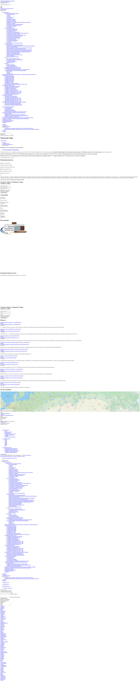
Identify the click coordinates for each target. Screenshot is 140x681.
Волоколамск (2, 611)
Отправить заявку (4, 317)
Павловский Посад (4, 652)
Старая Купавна (3, 666)
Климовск (2, 629)
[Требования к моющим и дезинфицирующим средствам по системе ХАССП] (15, 342)
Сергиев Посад (3, 662)
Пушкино (2, 656)
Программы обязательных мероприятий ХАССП (9, 337)
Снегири (2, 664)
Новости (2, 323)
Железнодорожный (4, 622)
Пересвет (2, 653)
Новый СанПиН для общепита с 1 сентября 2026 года (10, 324)
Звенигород (2, 625)
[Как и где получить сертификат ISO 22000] (8, 355)
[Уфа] (5, 604)
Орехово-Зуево (3, 651)
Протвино (2, 655)
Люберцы (2, 644)
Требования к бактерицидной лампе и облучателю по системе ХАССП (13, 351)
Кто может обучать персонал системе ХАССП (9, 364)
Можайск (2, 645)
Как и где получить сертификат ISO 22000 (8, 357)
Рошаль (1, 660)
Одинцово (2, 649)
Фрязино (2, 669)
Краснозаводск (3, 635)
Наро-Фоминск (3, 647)
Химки (1, 670)
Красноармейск (3, 633)
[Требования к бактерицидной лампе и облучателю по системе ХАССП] (14, 349)
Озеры (1, 650)
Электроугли (2, 678)
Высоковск (2, 613)
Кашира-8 (2, 628)
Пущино (2, 657)
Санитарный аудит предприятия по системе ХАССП (10, 331)
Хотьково (2, 671)
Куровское (2, 638)
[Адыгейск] (5, 602)
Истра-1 (1, 627)
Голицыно (2, 614)
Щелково (2, 675)
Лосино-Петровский (4, 641)
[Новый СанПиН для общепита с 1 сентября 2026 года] (10, 322)
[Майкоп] (5, 603)
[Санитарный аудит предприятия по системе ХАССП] (10, 329)
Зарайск (1, 624)
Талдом (1, 668)
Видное (1, 610)
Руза (1, 661)
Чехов (1, 673)
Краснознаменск (3, 636)
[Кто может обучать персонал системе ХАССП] (9, 362)
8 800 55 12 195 (3, 422)
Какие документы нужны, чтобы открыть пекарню (9, 384)
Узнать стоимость (4, 192)
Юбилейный (2, 679)
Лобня (1, 640)
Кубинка (2, 637)
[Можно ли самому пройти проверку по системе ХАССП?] (11, 369)
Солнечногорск (3, 665)
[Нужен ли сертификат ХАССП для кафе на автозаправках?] (11, 375)
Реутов (1, 659)
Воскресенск (2, 612)
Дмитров (2, 617)
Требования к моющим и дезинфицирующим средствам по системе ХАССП (14, 344)
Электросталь (3, 677)
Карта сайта (29, 455)
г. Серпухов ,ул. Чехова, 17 (5, 1)
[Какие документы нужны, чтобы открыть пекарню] (10, 382)
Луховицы (2, 642)
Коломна (2, 631)
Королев (2, 632)
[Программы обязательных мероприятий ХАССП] (10, 335)
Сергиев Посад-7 (3, 663)
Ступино (2, 667)
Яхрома (1, 680)
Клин (1, 630)
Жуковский (2, 623)
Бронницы (2, 608)
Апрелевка (2, 606)
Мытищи (2, 646)
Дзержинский (3, 616)
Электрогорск (3, 676)
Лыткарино (2, 643)
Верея (1, 609)
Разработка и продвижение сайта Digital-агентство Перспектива (6, 428)
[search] (11, 133)
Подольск (2, 654)
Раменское (2, 658)
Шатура (1, 674)
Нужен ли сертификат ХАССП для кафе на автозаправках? (11, 377)
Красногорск (2, 634)
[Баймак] (5, 605)
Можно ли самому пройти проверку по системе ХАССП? (11, 371)
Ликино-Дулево (3, 639)
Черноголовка (3, 672)
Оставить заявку (3, 140)
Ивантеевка (2, 626)
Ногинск (2, 648)
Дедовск (2, 615)
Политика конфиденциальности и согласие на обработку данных (12, 456)
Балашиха (2, 607)
